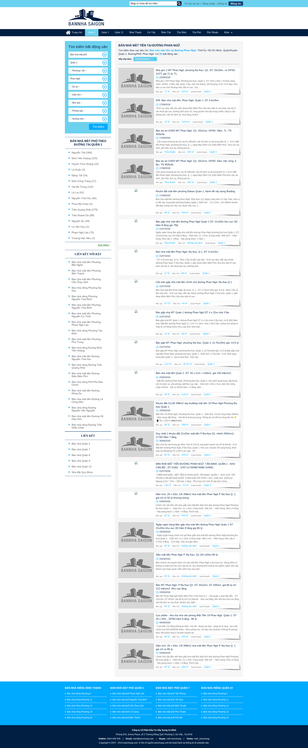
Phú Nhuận (212, 32)
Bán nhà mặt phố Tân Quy (170, 699)
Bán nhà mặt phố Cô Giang (125, 712)
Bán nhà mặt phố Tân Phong (172, 693)
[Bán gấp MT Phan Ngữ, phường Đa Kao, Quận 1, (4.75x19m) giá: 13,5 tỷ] (136, 353)
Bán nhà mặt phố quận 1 (127, 687)
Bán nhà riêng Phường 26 (79, 717)
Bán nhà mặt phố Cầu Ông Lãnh (128, 705)
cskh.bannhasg (174, 738)
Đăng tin (236, 3)
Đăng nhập (208, 3)
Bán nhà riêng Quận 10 (217, 687)
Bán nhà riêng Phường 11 (79, 699)
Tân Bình (181, 32)
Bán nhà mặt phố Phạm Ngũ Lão (128, 693)
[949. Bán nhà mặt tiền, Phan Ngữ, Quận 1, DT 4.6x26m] (136, 111)
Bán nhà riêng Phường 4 (215, 693)
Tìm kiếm (98, 126)
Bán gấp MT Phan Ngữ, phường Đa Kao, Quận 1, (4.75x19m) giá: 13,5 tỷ (197, 342)
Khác (227, 32)
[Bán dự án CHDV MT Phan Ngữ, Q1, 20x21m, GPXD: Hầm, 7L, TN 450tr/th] (136, 141)
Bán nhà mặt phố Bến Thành (126, 717)
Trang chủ (77, 32)
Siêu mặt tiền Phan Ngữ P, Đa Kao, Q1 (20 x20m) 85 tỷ (187, 554)
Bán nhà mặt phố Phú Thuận (172, 712)
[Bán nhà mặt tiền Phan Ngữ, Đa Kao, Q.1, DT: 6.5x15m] (136, 262)
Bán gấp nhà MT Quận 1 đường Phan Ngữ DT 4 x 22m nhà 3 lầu (192, 312)
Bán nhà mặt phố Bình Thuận (172, 705)
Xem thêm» (103, 245)
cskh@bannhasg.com (143, 738)
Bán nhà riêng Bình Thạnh (83, 687)
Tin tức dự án (191, 3)
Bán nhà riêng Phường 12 (79, 705)
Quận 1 (91, 32)
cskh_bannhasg (201, 738)
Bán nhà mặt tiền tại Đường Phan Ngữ (173, 50)
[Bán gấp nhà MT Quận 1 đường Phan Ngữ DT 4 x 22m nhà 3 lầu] (136, 323)
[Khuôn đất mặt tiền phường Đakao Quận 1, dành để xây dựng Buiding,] (136, 202)
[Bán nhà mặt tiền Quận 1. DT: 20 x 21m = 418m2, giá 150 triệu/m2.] (136, 384)
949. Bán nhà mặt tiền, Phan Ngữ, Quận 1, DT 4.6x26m (187, 100)
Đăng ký (222, 3)
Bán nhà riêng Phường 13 (216, 712)
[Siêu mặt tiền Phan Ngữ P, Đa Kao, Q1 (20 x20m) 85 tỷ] (136, 565)
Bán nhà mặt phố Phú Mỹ (170, 717)
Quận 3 (105, 32)
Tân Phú (196, 32)
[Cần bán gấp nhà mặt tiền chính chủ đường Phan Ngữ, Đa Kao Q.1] (136, 293)
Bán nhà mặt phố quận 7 (173, 687)
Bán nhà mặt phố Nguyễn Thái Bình (129, 699)
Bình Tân (166, 32)
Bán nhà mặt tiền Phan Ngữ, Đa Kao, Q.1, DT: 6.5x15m (187, 251)
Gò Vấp (151, 32)
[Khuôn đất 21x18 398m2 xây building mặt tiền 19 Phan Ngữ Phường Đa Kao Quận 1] (136, 414)
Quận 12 (119, 32)
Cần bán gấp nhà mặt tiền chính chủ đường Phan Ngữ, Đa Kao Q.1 (194, 282)
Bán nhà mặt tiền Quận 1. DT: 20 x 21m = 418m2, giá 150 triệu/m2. (194, 373)
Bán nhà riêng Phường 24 (79, 712)
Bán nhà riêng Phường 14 (216, 717)
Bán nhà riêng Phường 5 (79, 693)
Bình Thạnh (135, 32)
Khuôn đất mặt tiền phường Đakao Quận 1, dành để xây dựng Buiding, (196, 191)
